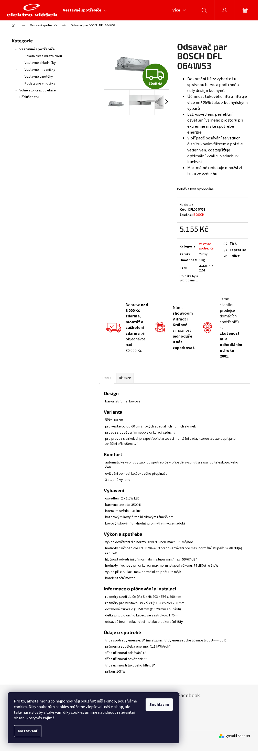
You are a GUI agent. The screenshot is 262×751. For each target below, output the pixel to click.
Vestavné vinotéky (39, 76)
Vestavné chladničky (40, 62)
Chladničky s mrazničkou (43, 56)
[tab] (174, 393)
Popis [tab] (107, 377)
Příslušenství (29, 97)
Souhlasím (159, 704)
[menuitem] (85, 10)
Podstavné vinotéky (40, 83)
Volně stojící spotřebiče (37, 90)
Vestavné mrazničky (40, 69)
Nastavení (27, 731)
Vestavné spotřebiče (37, 49)
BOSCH (198, 214)
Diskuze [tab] (125, 377)
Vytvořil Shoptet (237, 736)
